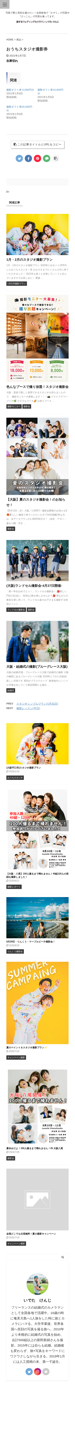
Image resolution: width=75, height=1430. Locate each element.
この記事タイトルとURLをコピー (39, 144)
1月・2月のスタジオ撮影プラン (29, 259)
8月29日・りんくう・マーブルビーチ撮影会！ (30, 941)
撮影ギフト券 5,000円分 (20, 89)
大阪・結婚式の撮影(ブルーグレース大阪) (37, 666)
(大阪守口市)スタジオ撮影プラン (23, 767)
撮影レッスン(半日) (28, 708)
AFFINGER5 (39, 1425)
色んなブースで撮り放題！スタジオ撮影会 (37, 387)
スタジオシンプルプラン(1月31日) (37, 703)
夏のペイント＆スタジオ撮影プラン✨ (26, 1047)
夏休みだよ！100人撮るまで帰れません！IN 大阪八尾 (34, 1148)
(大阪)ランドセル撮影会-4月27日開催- (34, 585)
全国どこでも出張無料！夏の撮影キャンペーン (31, 1233)
